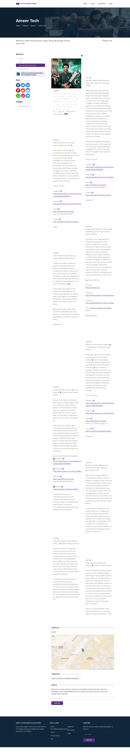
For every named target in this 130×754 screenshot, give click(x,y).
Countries (102, 3)
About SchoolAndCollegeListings (59, 728)
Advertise (70, 727)
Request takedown (24, 69)
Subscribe (57, 703)
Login (110, 3)
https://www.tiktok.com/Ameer (96, 185)
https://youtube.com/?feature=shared (98, 195)
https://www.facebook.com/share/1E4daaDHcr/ (102, 177)
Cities (93, 3)
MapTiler (98, 669)
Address (21, 58)
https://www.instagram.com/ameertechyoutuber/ (102, 295)
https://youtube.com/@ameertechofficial (65, 678)
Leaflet (93, 669)
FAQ (52, 739)
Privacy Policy (55, 736)
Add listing (70, 730)
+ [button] (53, 637)
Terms (53, 732)
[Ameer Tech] (83, 650)
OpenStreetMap (104, 669)
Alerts (20, 62)
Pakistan (25, 26)
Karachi (33, 26)
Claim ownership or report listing (27, 65)
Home (85, 3)
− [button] (53, 639)
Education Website (24, 106)
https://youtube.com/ (93, 288)
